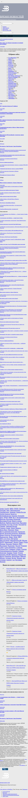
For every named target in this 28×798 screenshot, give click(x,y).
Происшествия (12, 84)
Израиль (18, 528)
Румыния (24, 546)
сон (13, 560)
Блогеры (14, 516)
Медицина (14, 539)
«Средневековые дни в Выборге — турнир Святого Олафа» (11, 217)
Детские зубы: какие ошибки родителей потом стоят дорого (11, 354)
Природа (15, 544)
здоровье (3, 560)
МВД (19, 537)
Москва (24, 540)
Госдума (10, 524)
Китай (2, 533)
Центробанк (16, 556)
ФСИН (8, 554)
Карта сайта (5, 796)
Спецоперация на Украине (9, 551)
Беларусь (14, 514)
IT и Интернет (12, 57)
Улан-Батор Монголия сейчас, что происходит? (9, 209)
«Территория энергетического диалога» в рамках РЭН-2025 (11, 168)
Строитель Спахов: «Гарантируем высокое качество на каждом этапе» (15, 618)
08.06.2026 (2, 148)
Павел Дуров (23, 542)
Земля (13, 528)
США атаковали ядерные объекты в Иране (8, 196)
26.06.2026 (2, 707)
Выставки (23, 523)
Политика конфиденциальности (10, 794)
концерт (9, 560)
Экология (10, 96)
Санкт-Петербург (10, 547)
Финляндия (22, 554)
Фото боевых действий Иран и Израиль (7, 202)
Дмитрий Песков (11, 526)
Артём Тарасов (5, 514)
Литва (15, 537)
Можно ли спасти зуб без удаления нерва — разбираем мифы (11, 348)
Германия (3, 524)
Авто (8, 510)
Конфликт (22, 533)
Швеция (23, 556)
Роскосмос (11, 546)
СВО (9, 89)
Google (6, 508)
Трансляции (5, 29)
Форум (2, 556)
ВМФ (10, 517)
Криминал (11, 71)
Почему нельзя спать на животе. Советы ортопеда (9, 438)
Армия (10, 60)
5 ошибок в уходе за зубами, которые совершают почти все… (11, 369)
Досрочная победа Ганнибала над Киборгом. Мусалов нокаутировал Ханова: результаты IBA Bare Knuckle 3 (13, 432)
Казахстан (21, 531)
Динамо (2, 526)
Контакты (5, 792)
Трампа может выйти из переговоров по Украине (9, 190)
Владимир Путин (5, 521)
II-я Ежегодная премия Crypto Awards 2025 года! (9, 502)
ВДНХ (6, 517)
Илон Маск (3, 530)
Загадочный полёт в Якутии (5, 423)
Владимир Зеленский (13, 519)
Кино (9, 68)
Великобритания (22, 517)
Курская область (16, 535)
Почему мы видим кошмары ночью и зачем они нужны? (10, 453)
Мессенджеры (5, 540)
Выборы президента (12, 523)
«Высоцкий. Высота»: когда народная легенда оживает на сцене (12, 480)
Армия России (21, 512)
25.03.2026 (2, 185)
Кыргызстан (4, 537)
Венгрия (3, 519)
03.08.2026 (2, 700)
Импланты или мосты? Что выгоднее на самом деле (10, 328)
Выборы (2, 523)
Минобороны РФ (15, 540)
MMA (9, 59)
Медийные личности (14, 75)
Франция (8, 556)
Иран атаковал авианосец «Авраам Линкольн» (11, 182)
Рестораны (3, 546)
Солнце (18, 549)
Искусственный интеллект (9, 531)
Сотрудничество (6, 791)
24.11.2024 (2, 138)
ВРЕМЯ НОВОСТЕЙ (12, 16)
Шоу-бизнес (11, 95)
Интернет (11, 530)
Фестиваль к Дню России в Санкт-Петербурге (11, 146)
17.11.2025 (2, 108)
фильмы (2, 561)
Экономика (11, 98)
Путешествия (12, 86)
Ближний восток (5, 516)
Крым (2, 535)
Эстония (8, 558)
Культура (10, 74)
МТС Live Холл (5, 539)
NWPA (16, 508)
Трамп (15, 553)
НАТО (2, 542)
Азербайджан (4, 512)
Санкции (19, 547)
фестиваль (18, 560)
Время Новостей (10, 568)
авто (24, 558)
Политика (11, 81)
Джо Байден (22, 524)
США (2, 547)
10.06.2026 (2, 714)
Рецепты (10, 87)
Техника (9, 553)
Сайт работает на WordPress (6, 789)
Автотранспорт (15, 510)
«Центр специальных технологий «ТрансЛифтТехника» (10, 224)
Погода (10, 80)
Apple (2, 508)
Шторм (2, 558)
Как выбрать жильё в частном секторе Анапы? (9, 298)
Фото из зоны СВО (7, 30)
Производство (12, 83)
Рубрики (4, 26)
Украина (3, 554)
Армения (13, 512)
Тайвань (21, 551)
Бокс (1, 517)
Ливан (11, 537)
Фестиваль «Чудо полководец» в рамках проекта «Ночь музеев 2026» (13, 260)
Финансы (10, 93)
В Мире (10, 63)
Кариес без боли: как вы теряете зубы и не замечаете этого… (11, 362)
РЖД (20, 544)
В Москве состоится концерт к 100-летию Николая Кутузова (11, 230)
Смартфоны (11, 90)
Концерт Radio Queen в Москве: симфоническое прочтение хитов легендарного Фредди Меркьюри (12, 268)
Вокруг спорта (17, 521)
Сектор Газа (4, 549)
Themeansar (24, 789)
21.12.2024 (2, 131)
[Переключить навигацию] (0, 22)
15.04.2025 (2, 116)
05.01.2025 (2, 123)
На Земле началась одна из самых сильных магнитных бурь (11, 495)
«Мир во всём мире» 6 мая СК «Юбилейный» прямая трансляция (12, 244)
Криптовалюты (12, 72)
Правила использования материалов (11, 795)
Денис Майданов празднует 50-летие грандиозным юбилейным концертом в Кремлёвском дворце (12, 395)
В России (10, 65)
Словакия (12, 549)
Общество (2, 40)
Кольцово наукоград (11, 533)
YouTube (3, 510)
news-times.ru (22, 765)
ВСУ (14, 517)
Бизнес (10, 62)
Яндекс (14, 558)
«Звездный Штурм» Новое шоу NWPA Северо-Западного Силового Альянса (16, 667)
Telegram (22, 508)
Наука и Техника (13, 77)
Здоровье (10, 66)
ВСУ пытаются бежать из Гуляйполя (9, 106)
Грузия (15, 524)
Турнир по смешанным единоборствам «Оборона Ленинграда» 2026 (13, 408)
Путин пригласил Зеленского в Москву (7, 174)
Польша (2, 544)
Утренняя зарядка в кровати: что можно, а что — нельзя (11, 467)
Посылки (9, 544)
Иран (16, 530)
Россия (17, 546)
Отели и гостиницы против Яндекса (7, 162)
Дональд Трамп (5, 528)
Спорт (10, 92)
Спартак (24, 549)
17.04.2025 (2, 46)
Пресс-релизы (6, 27)
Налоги (16, 542)
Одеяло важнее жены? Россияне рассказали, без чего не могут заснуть (13, 460)
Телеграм (3, 553)
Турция (20, 553)
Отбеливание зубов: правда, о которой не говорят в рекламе (11, 334)
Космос (10, 69)
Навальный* (9, 542)
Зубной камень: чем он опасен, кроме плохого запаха (10, 401)
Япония (19, 558)
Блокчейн (21, 516)
